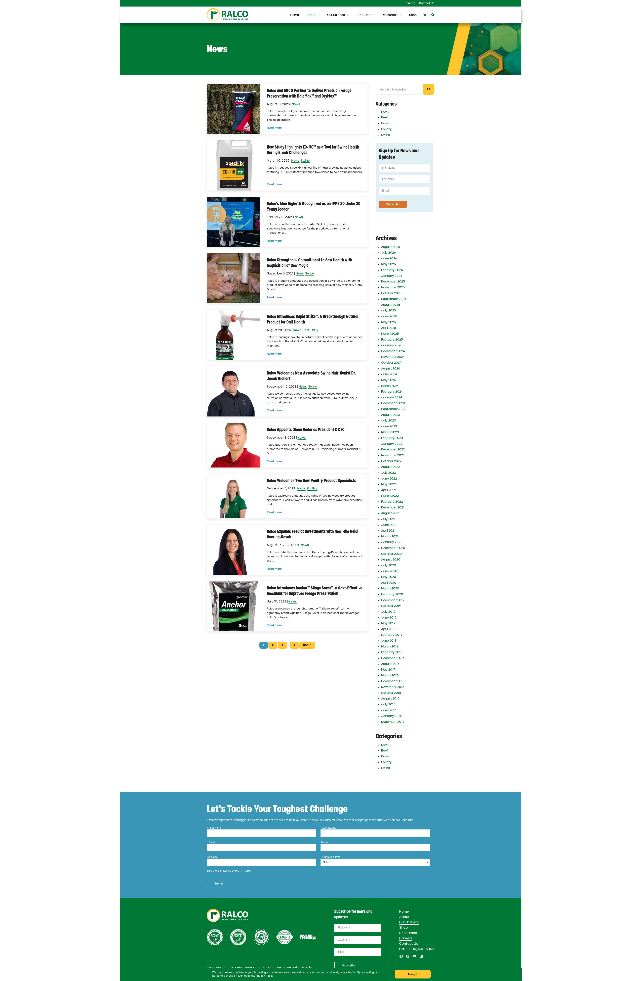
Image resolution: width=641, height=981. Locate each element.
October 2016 (391, 692)
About (311, 15)
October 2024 (391, 362)
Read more (274, 127)
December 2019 (392, 600)
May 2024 (388, 380)
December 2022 (393, 449)
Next (305, 645)
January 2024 (391, 397)
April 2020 (388, 582)
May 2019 (388, 623)
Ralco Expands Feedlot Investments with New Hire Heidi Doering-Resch (312, 534)
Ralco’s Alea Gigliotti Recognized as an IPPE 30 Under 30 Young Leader (313, 206)
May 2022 (388, 484)
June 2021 (388, 525)
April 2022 (388, 490)
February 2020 (392, 594)
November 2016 (392, 687)
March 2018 (389, 646)
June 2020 (389, 571)
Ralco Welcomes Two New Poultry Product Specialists (311, 480)
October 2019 (391, 606)
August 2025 (390, 304)
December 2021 (392, 507)
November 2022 (393, 455)
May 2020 (388, 577)
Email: (211, 842)
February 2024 (392, 391)
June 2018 (389, 640)
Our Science (336, 15)
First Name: (214, 827)
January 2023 (391, 443)
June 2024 (389, 374)
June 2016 (388, 710)
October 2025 (391, 293)
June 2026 (389, 258)
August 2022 (390, 467)
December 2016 (392, 681)
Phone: (324, 842)
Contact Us (408, 943)
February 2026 (392, 270)
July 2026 (388, 252)
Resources (389, 15)
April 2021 (388, 530)
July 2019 (388, 611)
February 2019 (391, 634)
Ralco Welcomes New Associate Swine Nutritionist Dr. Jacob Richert (311, 376)
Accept (413, 974)
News (296, 104)
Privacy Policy (264, 975)
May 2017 (388, 669)
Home (294, 15)
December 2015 (392, 721)
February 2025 (392, 339)
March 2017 (389, 675)
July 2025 (388, 310)
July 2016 (388, 704)
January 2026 (391, 275)
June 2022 (389, 478)
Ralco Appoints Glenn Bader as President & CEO (306, 429)
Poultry (312, 488)
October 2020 (391, 553)
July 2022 (388, 472)
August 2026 (390, 247)
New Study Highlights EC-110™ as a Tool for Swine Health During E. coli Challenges (313, 150)
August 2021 (390, 513)
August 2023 (390, 414)
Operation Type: (330, 857)
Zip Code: (212, 857)
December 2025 (393, 281)
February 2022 (392, 501)
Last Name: (328, 827)
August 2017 (390, 664)
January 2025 (391, 345)
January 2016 (391, 716)
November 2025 (393, 287)
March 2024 (390, 386)
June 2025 (389, 316)
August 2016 (390, 698)
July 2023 (388, 420)
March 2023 (390, 432)
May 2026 (388, 264)
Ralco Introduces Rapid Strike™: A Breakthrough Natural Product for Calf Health (312, 319)
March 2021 (389, 536)
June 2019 (388, 617)
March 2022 (390, 495)
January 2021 (391, 542)
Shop (413, 15)
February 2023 (392, 438)
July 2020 (388, 565)
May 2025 (388, 322)
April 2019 (388, 629)
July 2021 (388, 519)
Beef (305, 330)
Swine (305, 160)
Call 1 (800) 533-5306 (416, 949)
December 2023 (393, 403)
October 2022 (391, 461)
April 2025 (388, 328)
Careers (405, 938)
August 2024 (390, 368)
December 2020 (393, 548)
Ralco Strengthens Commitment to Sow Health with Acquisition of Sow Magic (309, 263)
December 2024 (393, 351)
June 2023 (389, 426)
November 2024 (393, 356)
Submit (218, 883)
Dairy (314, 330)
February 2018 (392, 652)
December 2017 (392, 658)
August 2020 (390, 559)
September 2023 (393, 409)
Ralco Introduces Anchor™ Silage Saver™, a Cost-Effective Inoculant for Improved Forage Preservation (314, 591)
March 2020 (390, 588)
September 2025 (393, 299)
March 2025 (390, 333)
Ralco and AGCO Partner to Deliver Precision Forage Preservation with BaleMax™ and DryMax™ (309, 93)
